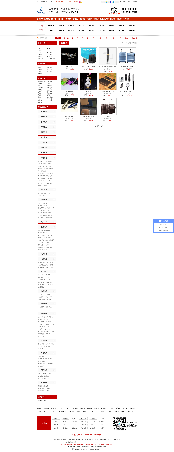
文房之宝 (44, 361)
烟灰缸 (45, 180)
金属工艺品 (41, 287)
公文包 (40, 346)
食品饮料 (49, 90)
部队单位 (49, 82)
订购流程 (103, 408)
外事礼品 (40, 71)
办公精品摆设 (42, 363)
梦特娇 (46, 317)
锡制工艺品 (47, 279)
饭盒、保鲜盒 (42, 235)
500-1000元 (118, 38)
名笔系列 (44, 382)
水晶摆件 (40, 294)
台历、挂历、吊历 (48, 262)
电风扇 (40, 210)
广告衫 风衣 (41, 176)
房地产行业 (50, 98)
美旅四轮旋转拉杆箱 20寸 (127, 66)
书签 (39, 356)
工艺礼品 (121, 30)
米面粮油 (91, 25)
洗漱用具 (51, 240)
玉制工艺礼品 (42, 284)
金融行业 (40, 102)
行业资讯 (109, 412)
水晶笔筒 (40, 297)
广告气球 (49, 163)
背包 (43, 344)
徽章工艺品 (41, 275)
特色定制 (49, 71)
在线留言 (122, 1)
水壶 (39, 240)
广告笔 (40, 185)
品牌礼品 (44, 313)
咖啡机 (45, 215)
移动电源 (46, 378)
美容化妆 (49, 88)
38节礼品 (81, 25)
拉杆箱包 (51, 344)
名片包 (50, 346)
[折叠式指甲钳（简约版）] (127, 90)
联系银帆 (126, 19)
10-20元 (76, 38)
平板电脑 (40, 378)
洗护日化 (81, 30)
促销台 (51, 267)
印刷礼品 (111, 30)
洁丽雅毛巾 (41, 334)
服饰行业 (49, 92)
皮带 (47, 344)
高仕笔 (47, 391)
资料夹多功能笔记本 (88, 117)
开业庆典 (40, 69)
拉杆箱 (108, 117)
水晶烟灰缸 (47, 294)
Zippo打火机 (47, 329)
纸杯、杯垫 (50, 173)
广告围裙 (49, 178)
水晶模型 (49, 299)
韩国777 (40, 326)
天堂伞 (40, 324)
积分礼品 (75, 408)
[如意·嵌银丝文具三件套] (108, 90)
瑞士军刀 (40, 329)
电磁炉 (45, 213)
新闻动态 (101, 412)
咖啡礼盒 (40, 245)
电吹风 (45, 203)
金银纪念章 (41, 307)
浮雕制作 (40, 279)
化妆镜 (51, 168)
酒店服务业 (41, 88)
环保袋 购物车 (42, 178)
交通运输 (40, 94)
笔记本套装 (47, 193)
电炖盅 (40, 215)
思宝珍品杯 (46, 324)
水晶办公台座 (48, 297)
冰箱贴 (40, 166)
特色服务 (94, 412)
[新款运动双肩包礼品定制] (88, 64)
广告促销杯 (45, 240)
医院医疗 (49, 84)
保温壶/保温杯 (48, 247)
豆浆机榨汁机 (50, 208)
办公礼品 (44, 353)
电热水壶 (40, 217)
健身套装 (40, 230)
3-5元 (67, 38)
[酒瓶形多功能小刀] (69, 115)
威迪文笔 (45, 386)
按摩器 (40, 233)
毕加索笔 (48, 388)
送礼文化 (96, 408)
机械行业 (40, 100)
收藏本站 (128, 1)
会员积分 (89, 408)
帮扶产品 (121, 25)
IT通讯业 (49, 96)
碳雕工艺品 (41, 282)
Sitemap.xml (98, 449)
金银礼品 (44, 303)
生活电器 (71, 30)
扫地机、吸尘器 (42, 205)
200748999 (92, 442)
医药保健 (40, 90)
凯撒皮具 (45, 319)
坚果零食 (101, 25)
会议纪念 (40, 73)
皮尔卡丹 (40, 317)
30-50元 (86, 38)
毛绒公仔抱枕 (42, 163)
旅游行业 (40, 86)
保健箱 (40, 168)
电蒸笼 (48, 210)
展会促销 (49, 67)
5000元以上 (132, 38)
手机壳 (49, 373)
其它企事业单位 (42, 82)
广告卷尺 (50, 166)
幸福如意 (88, 91)
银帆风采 (116, 412)
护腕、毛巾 (49, 176)
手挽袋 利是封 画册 (43, 265)
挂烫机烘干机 (42, 208)
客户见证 (118, 408)
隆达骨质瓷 (41, 322)
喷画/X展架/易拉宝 (43, 267)
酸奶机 (40, 213)
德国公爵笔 (41, 388)
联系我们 (132, 408)
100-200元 (98, 38)
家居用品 (91, 30)
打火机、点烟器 (47, 161)
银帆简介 (119, 19)
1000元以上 (125, 38)
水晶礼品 (132, 30)
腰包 (39, 344)
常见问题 (112, 19)
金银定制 (53, 19)
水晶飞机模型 (69, 66)
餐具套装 (46, 245)
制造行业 (40, 92)
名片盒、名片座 (42, 358)
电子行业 (40, 96)
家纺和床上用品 (42, 249)
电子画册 (46, 412)
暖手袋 (45, 166)
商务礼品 (61, 30)
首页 (129, 43)
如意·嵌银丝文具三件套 (108, 91)
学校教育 (40, 84)
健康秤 (45, 233)
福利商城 (75, 19)
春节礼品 (61, 25)
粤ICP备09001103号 (100, 447)
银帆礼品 (48, 334)
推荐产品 (68, 408)
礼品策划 (82, 408)
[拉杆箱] (108, 115)
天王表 (52, 324)
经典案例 (82, 19)
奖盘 (50, 307)
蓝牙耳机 (44, 373)
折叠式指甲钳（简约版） (127, 91)
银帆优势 (96, 19)
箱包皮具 (44, 340)
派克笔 (40, 386)
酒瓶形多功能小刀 (69, 117)
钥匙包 (45, 346)
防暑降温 (111, 25)
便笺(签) (50, 358)
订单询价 (71, 70)
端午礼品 (71, 25)
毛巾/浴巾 (49, 235)
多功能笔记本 (42, 366)
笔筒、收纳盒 (42, 173)
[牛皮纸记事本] (69, 90)
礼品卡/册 (101, 30)
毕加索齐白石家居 (49, 331)
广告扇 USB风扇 (47, 183)
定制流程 (89, 19)
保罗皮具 (51, 317)
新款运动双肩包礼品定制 (88, 66)
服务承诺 (130, 412)
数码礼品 (44, 370)
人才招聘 (125, 408)
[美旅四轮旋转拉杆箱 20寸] (127, 64)
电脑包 (44, 356)
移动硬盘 (40, 376)
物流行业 (49, 94)
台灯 (44, 210)
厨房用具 (46, 242)
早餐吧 (50, 213)
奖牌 (39, 309)
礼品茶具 (40, 247)
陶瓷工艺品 (49, 282)
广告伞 (45, 185)
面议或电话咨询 (51, 59)
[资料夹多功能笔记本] (88, 115)
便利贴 (40, 262)
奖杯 (47, 307)
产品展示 (60, 408)
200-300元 (104, 38)
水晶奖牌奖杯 (42, 299)
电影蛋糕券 (68, 19)
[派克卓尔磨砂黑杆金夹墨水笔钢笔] (108, 64)
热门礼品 (53, 408)
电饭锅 (50, 215)
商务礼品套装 (42, 195)
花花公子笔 (41, 391)
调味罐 (50, 237)
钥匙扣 (40, 183)
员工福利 (49, 69)
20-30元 (81, 38)
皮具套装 (40, 193)
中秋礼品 (60, 19)
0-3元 (63, 38)
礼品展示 (47, 19)
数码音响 (46, 376)
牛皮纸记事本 (69, 91)
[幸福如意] (88, 90)
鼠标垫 (50, 180)
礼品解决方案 (104, 19)
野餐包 (45, 237)
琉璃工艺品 (50, 284)
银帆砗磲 (40, 277)
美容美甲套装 (48, 230)
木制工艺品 (47, 277)
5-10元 (71, 38)
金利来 (40, 319)
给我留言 (123, 412)
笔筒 (39, 361)
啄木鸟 (40, 336)
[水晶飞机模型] (69, 64)
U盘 (39, 373)
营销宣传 (51, 30)
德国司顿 (46, 326)
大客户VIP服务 (62, 412)
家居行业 (40, 98)
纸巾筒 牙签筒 (42, 171)
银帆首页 (40, 19)
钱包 (39, 348)
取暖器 (40, 203)
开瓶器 (40, 180)
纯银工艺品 (49, 275)
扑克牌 (51, 265)
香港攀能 (40, 331)
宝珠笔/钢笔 (50, 363)
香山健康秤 (49, 322)
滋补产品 (132, 25)
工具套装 (40, 242)
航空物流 (49, 86)
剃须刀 (40, 237)
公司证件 (53, 412)
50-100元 (91, 38)
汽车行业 (49, 100)
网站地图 (135, 1)
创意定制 (39, 412)
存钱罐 (40, 161)
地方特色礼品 (86, 412)
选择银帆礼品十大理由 (74, 412)
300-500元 (111, 38)
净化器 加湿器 (48, 217)
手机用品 (45, 168)
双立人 (45, 336)
